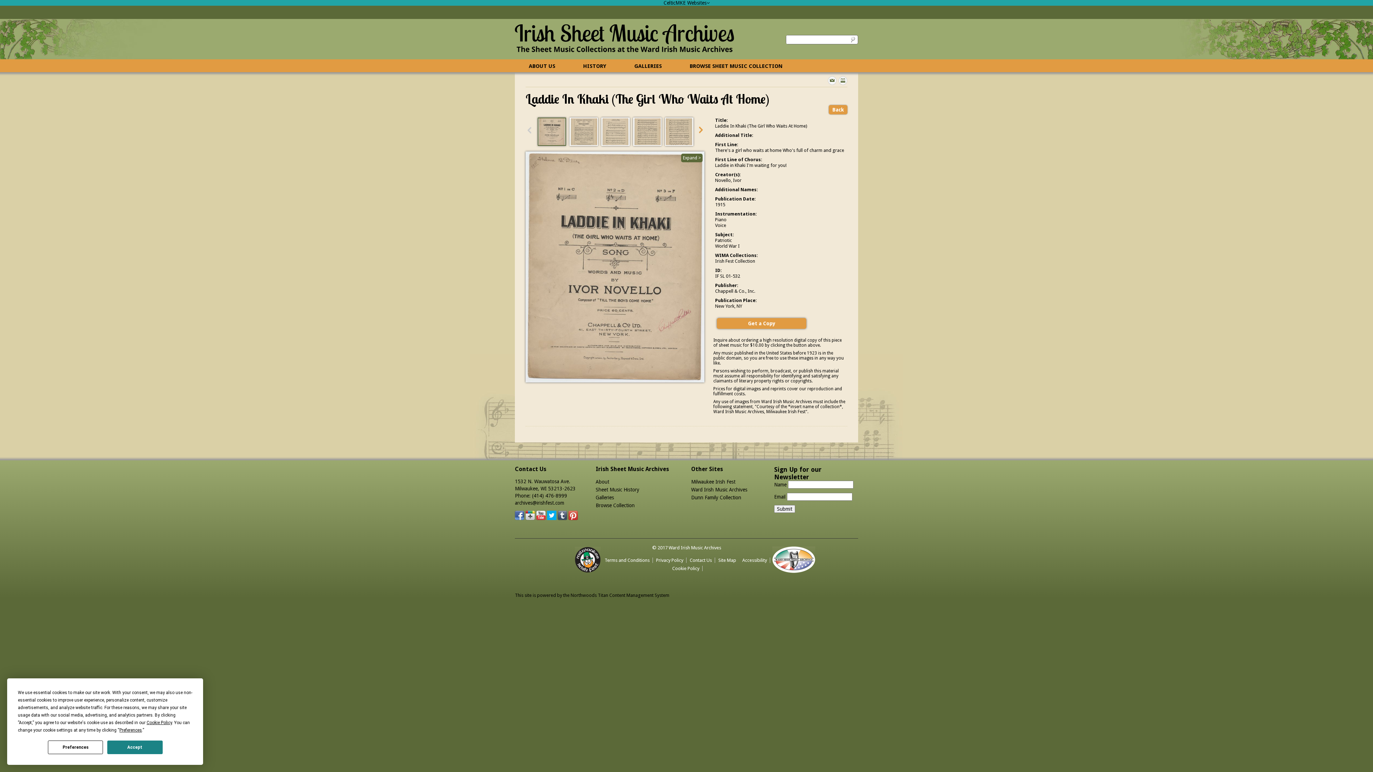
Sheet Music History (617, 490)
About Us (542, 66)
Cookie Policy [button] (159, 722)
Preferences (76, 747)
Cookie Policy (685, 568)
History (594, 66)
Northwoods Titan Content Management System (620, 595)
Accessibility (754, 560)
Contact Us (701, 560)
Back (838, 110)
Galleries (648, 66)
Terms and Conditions (627, 560)
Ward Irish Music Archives (719, 490)
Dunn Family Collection (716, 497)
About (602, 482)
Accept (134, 747)
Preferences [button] (130, 730)
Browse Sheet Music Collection (736, 66)
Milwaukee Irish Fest (713, 482)
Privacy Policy (669, 560)
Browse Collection (615, 505)
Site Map (727, 560)
